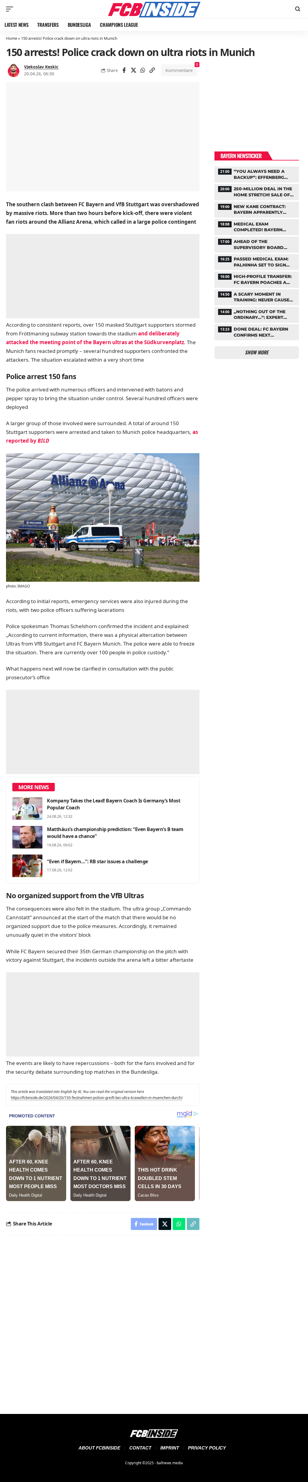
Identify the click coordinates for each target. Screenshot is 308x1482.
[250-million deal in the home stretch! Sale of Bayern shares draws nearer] (256, 191)
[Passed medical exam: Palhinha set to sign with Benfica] (256, 261)
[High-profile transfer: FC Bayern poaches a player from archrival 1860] (256, 279)
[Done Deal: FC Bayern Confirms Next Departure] (256, 331)
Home (11, 38)
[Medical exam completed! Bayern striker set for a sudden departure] (256, 226)
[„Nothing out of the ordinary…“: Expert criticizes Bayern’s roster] (256, 314)
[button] (11, 9)
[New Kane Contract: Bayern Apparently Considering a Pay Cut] (256, 209)
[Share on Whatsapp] (143, 70)
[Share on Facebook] (124, 70)
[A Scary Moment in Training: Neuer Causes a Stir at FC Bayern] (256, 296)
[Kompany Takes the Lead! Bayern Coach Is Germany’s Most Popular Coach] (27, 808)
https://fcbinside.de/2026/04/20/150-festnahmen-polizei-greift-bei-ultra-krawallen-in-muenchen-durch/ (96, 1097)
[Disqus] (102, 1321)
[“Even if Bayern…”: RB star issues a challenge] (27, 866)
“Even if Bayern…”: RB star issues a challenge (97, 861)
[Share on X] (133, 70)
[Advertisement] (102, 276)
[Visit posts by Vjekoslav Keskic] (13, 70)
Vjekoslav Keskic (41, 67)
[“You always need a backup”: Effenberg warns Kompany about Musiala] (256, 174)
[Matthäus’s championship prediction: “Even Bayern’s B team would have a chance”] (27, 837)
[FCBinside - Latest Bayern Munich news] (154, 9)
